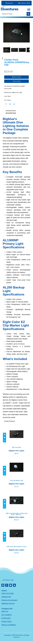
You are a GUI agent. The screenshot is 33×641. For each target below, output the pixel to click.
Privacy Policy (6, 621)
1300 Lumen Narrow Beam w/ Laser (16, 546)
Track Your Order (7, 593)
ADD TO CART (17, 77)
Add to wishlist (17, 81)
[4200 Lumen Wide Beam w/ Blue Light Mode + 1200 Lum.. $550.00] (16, 491)
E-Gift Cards (5, 618)
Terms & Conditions (8, 625)
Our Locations (6, 615)
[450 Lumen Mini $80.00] (16, 425)
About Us (4, 611)
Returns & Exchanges (9, 600)
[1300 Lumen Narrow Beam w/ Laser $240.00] (16, 525)
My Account (9, 3)
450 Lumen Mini (16, 447)
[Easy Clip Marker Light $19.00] (16, 458)
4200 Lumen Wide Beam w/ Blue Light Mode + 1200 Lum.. (16, 514)
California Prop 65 (8, 603)
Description (11, 113)
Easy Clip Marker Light (16, 480)
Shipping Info (6, 597)
